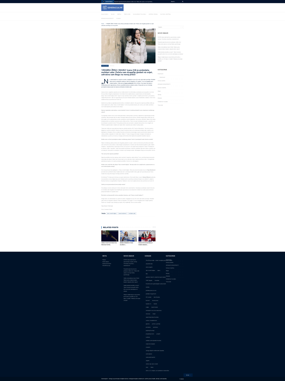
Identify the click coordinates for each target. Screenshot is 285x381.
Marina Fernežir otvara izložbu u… (126, 243)
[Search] (182, 2)
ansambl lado (149, 264)
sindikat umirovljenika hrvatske (153, 340)
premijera (148, 327)
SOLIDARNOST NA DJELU (139, 14)
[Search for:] (175, 2)
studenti (148, 347)
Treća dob (160, 105)
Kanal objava (105, 261)
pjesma (147, 324)
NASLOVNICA (104, 14)
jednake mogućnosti (151, 294)
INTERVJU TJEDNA (153, 14)
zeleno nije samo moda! (152, 364)
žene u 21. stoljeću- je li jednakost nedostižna (157, 370)
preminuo (155, 327)
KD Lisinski (148, 297)
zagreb (147, 360)
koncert (148, 300)
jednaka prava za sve (151, 290)
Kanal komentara (106, 263)
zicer (147, 367)
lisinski (155, 304)
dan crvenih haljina (111, 213)
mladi (154, 314)
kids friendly (157, 297)
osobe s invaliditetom (151, 320)
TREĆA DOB (127, 14)
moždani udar (132, 213)
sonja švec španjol (150, 344)
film (147, 274)
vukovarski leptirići (150, 357)
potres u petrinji (156, 324)
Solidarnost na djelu (163, 101)
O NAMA (118, 18)
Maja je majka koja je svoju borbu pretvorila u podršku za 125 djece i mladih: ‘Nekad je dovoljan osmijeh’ (170, 59)
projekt (158, 334)
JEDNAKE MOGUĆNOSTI (107, 18)
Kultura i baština (162, 87)
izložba (147, 287)
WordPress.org (106, 265)
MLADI (112, 14)
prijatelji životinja (150, 330)
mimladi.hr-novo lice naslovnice (154, 310)
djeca (158, 270)
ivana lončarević (122, 213)
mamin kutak (154, 307)
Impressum (160, 73)
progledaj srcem (150, 334)
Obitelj (159, 94)
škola (152, 367)
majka (147, 307)
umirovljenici (149, 354)
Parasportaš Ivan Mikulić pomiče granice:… (145, 243)
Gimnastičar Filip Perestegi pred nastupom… (109, 243)
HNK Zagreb (149, 280)
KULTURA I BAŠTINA (165, 14)
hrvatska (157, 280)
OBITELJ (119, 14)
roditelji (148, 337)
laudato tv (148, 304)
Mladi (159, 91)
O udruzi (182, 379)
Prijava (104, 260)
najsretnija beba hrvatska (152, 317)
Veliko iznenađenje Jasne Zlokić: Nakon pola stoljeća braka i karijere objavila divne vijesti (133, 2)
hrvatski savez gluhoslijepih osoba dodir (156, 284)
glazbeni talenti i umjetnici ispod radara (156, 277)
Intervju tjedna (105, 65)
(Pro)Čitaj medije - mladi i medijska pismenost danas (159, 260)
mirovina (148, 314)
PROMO (160, 98)
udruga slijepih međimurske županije (155, 350)
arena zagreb (149, 267)
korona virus (155, 300)
